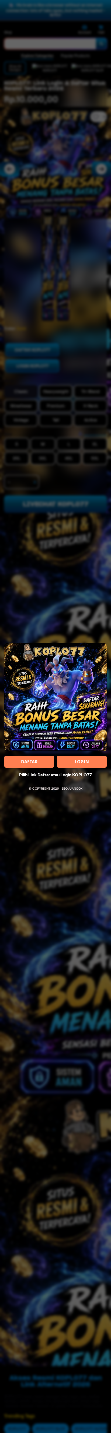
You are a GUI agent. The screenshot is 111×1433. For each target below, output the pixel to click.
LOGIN (82, 762)
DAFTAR (29, 762)
